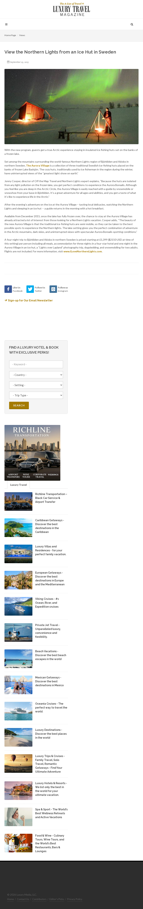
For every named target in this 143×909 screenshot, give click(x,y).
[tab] (18, 484)
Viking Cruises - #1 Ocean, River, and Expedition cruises (47, 602)
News (22, 35)
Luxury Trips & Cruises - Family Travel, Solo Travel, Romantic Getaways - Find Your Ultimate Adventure (50, 764)
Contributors (39, 899)
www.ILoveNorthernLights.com (82, 251)
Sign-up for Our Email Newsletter (30, 300)
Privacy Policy (74, 899)
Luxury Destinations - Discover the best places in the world (51, 733)
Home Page (10, 35)
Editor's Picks (57, 899)
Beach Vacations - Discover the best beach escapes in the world (50, 655)
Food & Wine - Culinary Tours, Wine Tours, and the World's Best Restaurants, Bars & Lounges (49, 843)
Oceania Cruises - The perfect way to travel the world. (51, 707)
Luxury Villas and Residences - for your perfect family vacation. (50, 550)
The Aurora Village (37, 165)
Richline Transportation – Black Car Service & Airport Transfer (51, 498)
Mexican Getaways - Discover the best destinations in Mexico (49, 681)
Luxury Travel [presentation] (18, 484)
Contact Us (23, 899)
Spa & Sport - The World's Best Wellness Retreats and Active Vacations (51, 813)
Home (10, 899)
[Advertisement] (103, 308)
